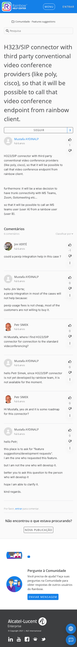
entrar (18, 508)
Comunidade (22, 21)
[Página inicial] (14, 6)
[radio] (70, 139)
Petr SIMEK (21, 325)
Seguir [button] (39, 130)
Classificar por (64, 233)
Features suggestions (43, 21)
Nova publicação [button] (38, 530)
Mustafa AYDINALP (26, 139)
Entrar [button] (68, 6)
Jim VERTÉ (20, 244)
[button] (49, 7)
